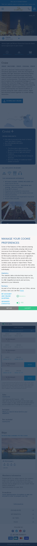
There (22, 291)
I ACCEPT (27, 308)
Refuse (9, 308)
